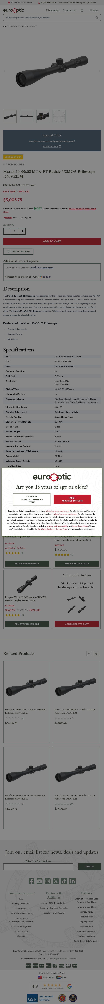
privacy (50, 526)
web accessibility (61, 526)
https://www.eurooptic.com (57, 511)
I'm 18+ (72, 499)
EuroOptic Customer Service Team (52, 529)
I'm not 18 (32, 499)
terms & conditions (80, 526)
